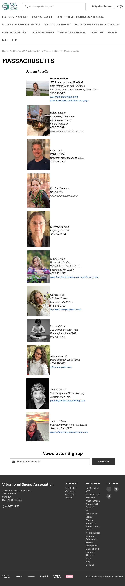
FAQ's (5, 40)
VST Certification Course (58, 24)
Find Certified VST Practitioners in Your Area (80, 17)
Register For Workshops (15, 17)
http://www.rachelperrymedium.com (65, 309)
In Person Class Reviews (14, 32)
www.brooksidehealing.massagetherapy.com (74, 277)
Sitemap (90, 565)
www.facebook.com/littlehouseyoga (69, 100)
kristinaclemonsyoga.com (64, 195)
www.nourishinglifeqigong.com (66, 131)
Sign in (98, 6)
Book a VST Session (42, 17)
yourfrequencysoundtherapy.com (67, 400)
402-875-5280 (12, 506)
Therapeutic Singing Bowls (72, 32)
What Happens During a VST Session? (21, 24)
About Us (112, 32)
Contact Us (97, 32)
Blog (14, 40)
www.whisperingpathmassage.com (69, 432)
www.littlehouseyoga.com (64, 97)
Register (108, 6)
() (121, 6)
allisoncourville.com (61, 367)
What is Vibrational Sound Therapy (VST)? (97, 24)
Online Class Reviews (43, 32)
